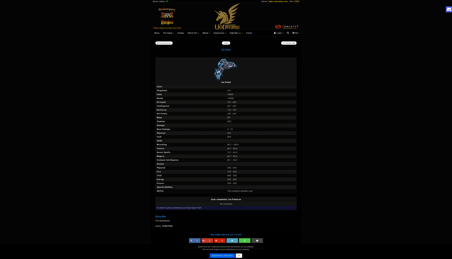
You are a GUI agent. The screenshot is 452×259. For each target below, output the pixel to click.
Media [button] (206, 33)
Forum (249, 33)
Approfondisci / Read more (222, 255)
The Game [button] (168, 33)
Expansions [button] (219, 33)
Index (226, 43)
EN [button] (296, 33)
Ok (239, 255)
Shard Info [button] (193, 33)
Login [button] (279, 33)
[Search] (288, 33)
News (157, 33)
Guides (181, 33)
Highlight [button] (234, 33)
